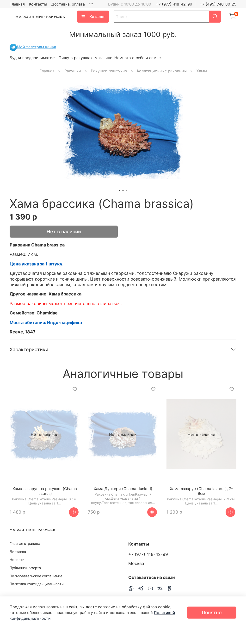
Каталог (97, 16)
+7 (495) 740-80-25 (218, 4)
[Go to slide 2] (123, 190)
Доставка (18, 552)
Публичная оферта (25, 568)
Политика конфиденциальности (37, 584)
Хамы (202, 70)
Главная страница (25, 543)
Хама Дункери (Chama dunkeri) (123, 488)
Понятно (212, 612)
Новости (17, 560)
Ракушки (72, 70)
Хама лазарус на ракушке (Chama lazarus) (44, 491)
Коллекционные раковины (162, 70)
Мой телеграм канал (36, 46)
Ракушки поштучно (109, 70)
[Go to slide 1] (119, 190)
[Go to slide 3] (126, 190)
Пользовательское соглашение (36, 576)
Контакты (38, 4)
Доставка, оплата (68, 4)
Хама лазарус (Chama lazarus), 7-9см (201, 491)
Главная (17, 4)
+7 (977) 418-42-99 (174, 4)
